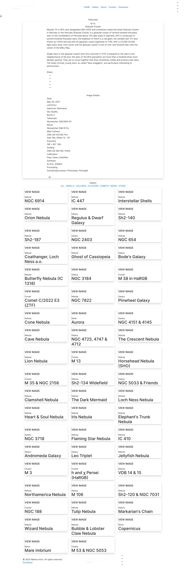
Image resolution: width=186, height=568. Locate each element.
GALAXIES (81, 186)
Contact (112, 7)
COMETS (104, 186)
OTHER (122, 186)
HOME (87, 7)
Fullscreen (93, 19)
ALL (62, 186)
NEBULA (70, 186)
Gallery (95, 7)
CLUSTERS (93, 186)
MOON (113, 186)
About (104, 7)
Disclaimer (123, 7)
